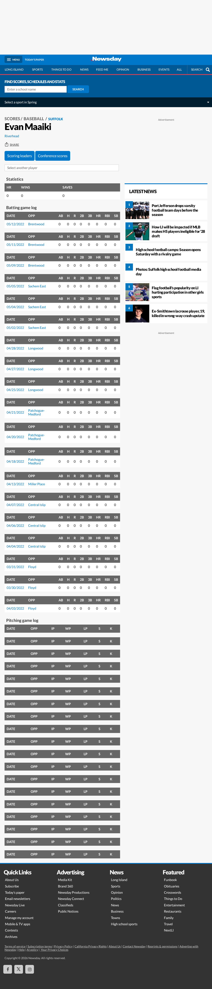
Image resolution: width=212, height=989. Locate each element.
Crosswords (172, 892)
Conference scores (52, 155)
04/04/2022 (15, 546)
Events (164, 69)
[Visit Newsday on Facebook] (7, 969)
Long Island (14, 69)
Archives (11, 937)
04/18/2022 (15, 461)
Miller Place (36, 484)
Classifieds (65, 905)
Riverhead (12, 136)
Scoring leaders (19, 155)
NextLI (169, 930)
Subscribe (12, 886)
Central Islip (37, 505)
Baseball (34, 118)
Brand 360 (65, 886)
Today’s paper (14, 892)
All (179, 69)
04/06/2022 (15, 525)
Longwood (35, 348)
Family (168, 918)
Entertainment (174, 905)
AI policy (32, 949)
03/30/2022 (15, 587)
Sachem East (37, 286)
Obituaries (171, 886)
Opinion (123, 69)
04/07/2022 (15, 505)
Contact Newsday (134, 946)
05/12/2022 (15, 224)
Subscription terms (40, 946)
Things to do (61, 69)
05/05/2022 (15, 286)
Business (144, 69)
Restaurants (172, 911)
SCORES (12, 118)
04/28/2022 (15, 348)
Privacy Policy (63, 946)
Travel (168, 924)
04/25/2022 (15, 390)
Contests (11, 930)
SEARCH (196, 69)
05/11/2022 (15, 244)
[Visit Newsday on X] (18, 969)
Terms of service (15, 946)
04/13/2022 (15, 484)
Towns (115, 918)
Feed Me (102, 69)
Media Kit (65, 880)
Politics (116, 899)
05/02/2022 (15, 328)
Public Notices (68, 911)
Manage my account (19, 918)
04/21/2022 (15, 412)
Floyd (32, 567)
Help (21, 949)
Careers (10, 911)
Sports (37, 69)
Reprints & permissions (162, 946)
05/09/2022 (15, 265)
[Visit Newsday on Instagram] (29, 969)
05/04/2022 (15, 307)
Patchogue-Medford (36, 412)
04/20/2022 (15, 437)
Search (78, 89)
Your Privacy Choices (54, 949)
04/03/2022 (15, 608)
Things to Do (173, 899)
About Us (12, 880)
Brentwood (36, 224)
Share (14, 144)
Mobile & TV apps (17, 924)
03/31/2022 (15, 567)
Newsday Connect (71, 899)
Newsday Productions (73, 892)
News (84, 69)
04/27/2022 (15, 369)
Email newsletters (17, 899)
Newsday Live (15, 905)
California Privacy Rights (91, 946)
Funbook (170, 880)
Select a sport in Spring (21, 102)
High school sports (124, 924)
